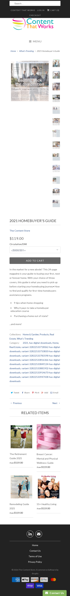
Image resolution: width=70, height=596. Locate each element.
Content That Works (23, 10)
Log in (41, 10)
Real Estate (15, 347)
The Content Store (20, 230)
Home (55, 343)
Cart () (54, 10)
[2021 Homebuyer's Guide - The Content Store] (30, 81)
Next (55, 403)
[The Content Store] (35, 25)
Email (55, 392)
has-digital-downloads (40, 343)
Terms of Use (35, 556)
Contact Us (35, 550)
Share (27, 392)
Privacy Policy (35, 562)
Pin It (37, 392)
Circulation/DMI (18, 244)
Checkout (35, 15)
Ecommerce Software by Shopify (45, 571)
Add (46, 392)
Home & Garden (31, 334)
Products (44, 334)
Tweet (16, 392)
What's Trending (25, 338)
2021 (25, 343)
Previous (17, 403)
